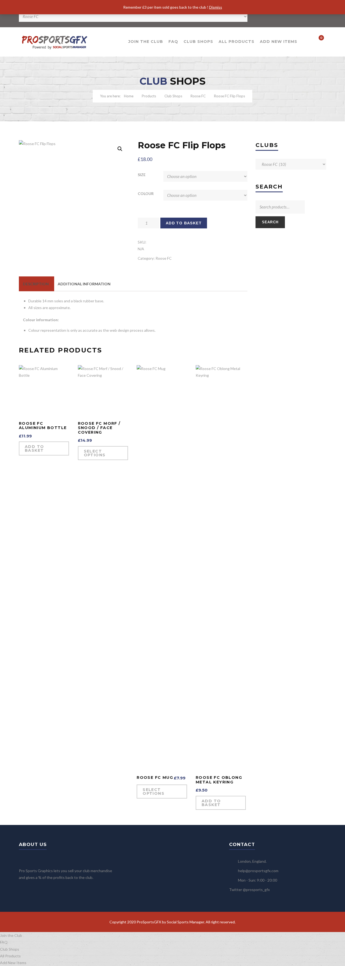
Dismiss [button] (215, 7)
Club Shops (198, 41)
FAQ (173, 41)
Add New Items (278, 41)
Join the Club (145, 41)
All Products (236, 41)
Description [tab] (36, 284)
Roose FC (198, 96)
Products (149, 96)
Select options (95, 453)
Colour (146, 193)
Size (142, 174)
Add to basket (184, 223)
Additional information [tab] (84, 284)
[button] (120, 149)
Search (270, 222)
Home (128, 96)
